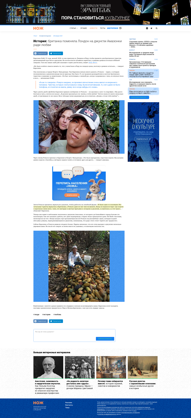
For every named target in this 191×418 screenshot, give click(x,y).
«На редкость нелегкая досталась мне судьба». (79, 385)
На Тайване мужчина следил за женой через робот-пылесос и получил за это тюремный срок (141, 74)
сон (130, 79)
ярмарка (132, 59)
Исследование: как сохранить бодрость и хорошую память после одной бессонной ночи (142, 84)
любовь (58, 314)
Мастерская (112, 28)
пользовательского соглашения (130, 412)
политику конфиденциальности (107, 414)
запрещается (101, 409)
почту (134, 410)
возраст (132, 50)
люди (35, 36)
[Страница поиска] (157, 28)
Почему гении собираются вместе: (110, 383)
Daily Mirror (93, 62)
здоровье (132, 39)
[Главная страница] (38, 28)
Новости (93, 28)
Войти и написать (105, 339)
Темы (67, 408)
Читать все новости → (139, 97)
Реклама (68, 403)
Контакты (69, 405)
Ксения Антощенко (45, 36)
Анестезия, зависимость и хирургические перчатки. (47, 387)
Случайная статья (120, 28)
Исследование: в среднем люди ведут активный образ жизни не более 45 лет (141, 54)
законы (132, 70)
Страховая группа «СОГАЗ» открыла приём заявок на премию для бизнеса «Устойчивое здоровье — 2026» (143, 44)
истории (47, 314)
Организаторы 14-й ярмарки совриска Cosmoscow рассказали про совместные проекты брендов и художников (142, 64)
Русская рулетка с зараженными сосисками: (142, 385)
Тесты (102, 28)
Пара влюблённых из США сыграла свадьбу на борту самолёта (142, 92)
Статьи (73, 28)
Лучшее (83, 28)
